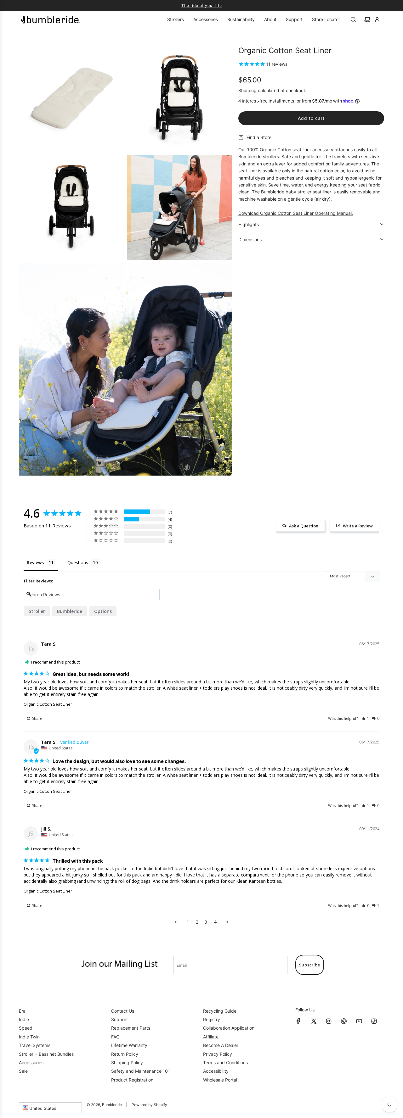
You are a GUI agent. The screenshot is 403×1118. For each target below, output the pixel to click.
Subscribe (201, 568)
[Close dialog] (264, 507)
